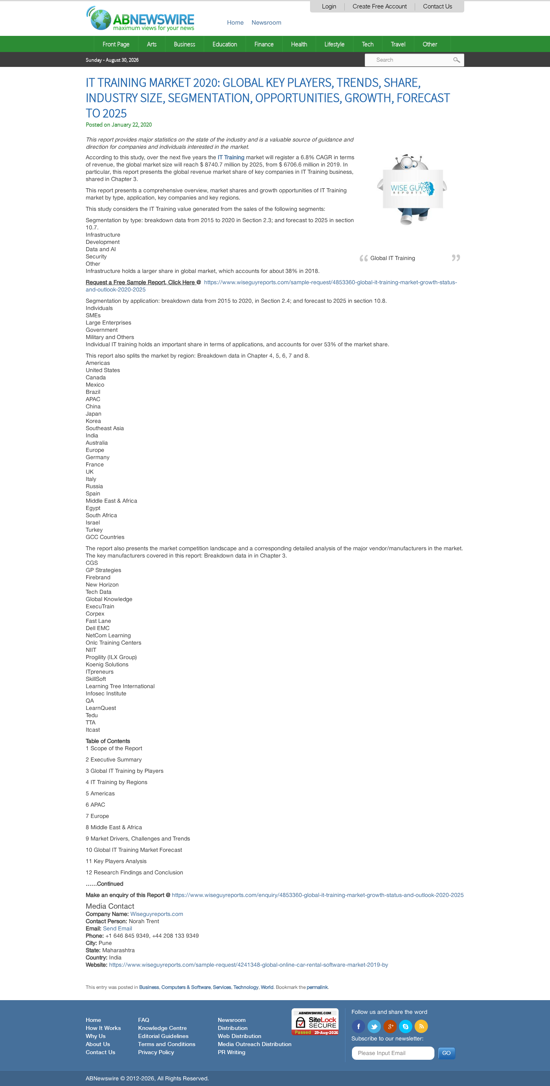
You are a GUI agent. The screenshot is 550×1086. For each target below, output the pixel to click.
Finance (264, 44)
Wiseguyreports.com (156, 914)
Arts (152, 44)
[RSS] (421, 1027)
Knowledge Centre (162, 1028)
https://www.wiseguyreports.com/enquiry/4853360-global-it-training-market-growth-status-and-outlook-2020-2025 (318, 895)
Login (329, 7)
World (267, 987)
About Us (98, 1044)
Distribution (233, 1028)
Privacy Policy (156, 1052)
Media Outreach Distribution (255, 1044)
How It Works (103, 1028)
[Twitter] (374, 1027)
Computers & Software (186, 987)
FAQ (143, 1020)
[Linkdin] (390, 1027)
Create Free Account (380, 7)
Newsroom (266, 22)
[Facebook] (358, 1027)
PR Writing (231, 1052)
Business (184, 44)
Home (235, 22)
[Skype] (405, 1027)
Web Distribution (239, 1036)
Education (225, 44)
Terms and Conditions (166, 1044)
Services (222, 987)
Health (299, 44)
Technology (246, 987)
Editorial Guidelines (163, 1036)
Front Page (116, 44)
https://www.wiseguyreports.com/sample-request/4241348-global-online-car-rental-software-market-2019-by (248, 964)
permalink (317, 987)
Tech (368, 44)
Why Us (95, 1036)
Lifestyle (335, 44)
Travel (398, 44)
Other (430, 44)
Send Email (117, 928)
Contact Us (437, 7)
